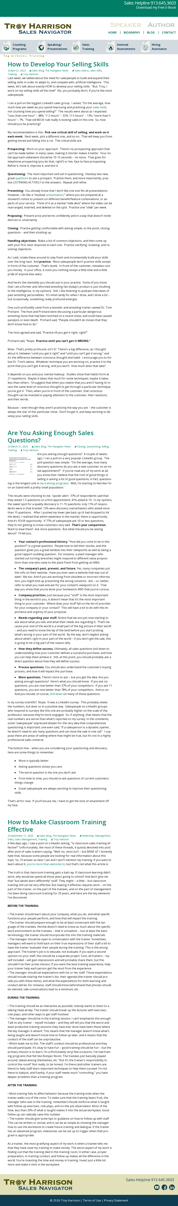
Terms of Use (92, 1200)
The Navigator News (56, 70)
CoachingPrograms (19, 47)
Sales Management (26, 839)
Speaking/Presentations (57, 47)
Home (112, 32)
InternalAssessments (126, 47)
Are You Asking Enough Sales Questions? (51, 436)
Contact (169, 32)
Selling (105, 446)
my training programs (54, 483)
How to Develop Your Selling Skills (58, 64)
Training (12, 74)
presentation (54, 195)
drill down (56, 694)
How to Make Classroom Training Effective (57, 825)
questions (21, 178)
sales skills (96, 70)
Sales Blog (38, 70)
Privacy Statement (116, 1200)
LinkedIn (172, 1187)
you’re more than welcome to (46, 864)
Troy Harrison (30, 74)
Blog (151, 32)
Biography (132, 32)
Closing (81, 446)
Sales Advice (82, 70)
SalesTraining (88, 47)
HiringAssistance (159, 47)
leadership (88, 835)
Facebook (164, 1187)
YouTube (157, 1187)
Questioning (93, 446)
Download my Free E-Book (156, 7)
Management (102, 835)
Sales (11, 839)
